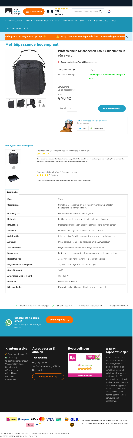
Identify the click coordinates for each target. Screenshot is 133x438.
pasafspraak (111, 401)
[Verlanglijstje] (120, 11)
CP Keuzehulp (121, 421)
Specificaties (12, 192)
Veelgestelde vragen (14, 364)
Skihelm (28, 20)
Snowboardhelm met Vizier (46, 20)
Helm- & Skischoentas (98, 20)
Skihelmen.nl (63, 433)
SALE (26, 28)
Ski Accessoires (14, 28)
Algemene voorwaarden (92, 421)
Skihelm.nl (51, 433)
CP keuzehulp (11, 370)
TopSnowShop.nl (19, 433)
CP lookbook (11, 373)
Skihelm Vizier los (69, 20)
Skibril (82, 20)
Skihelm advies (12, 367)
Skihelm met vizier (13, 20)
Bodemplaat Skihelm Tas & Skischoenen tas (79, 62)
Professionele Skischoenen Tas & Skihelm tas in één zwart (63, 150)
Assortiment (36, 11)
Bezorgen (9, 376)
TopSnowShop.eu (37, 433)
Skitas (113, 20)
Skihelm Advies (109, 421)
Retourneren (10, 379)
